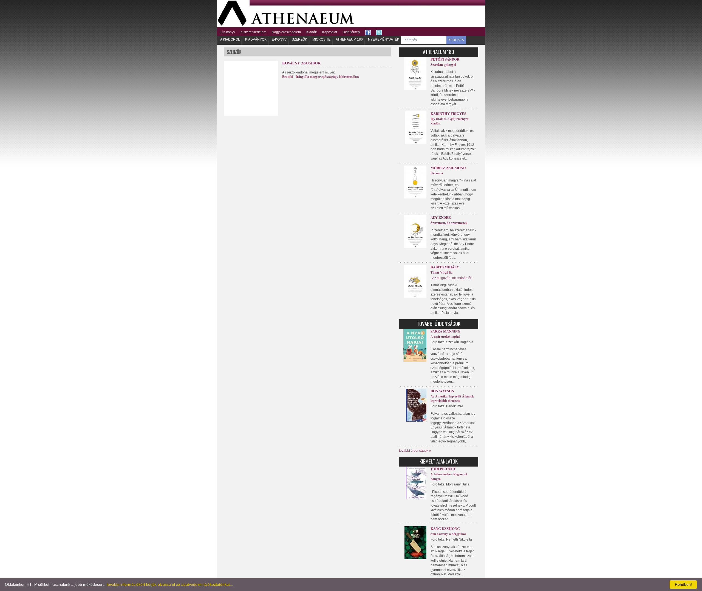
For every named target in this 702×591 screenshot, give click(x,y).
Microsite (321, 39)
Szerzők (299, 39)
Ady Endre (441, 217)
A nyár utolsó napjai (445, 336)
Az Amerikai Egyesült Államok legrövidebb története (452, 398)
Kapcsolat (329, 32)
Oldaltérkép (351, 32)
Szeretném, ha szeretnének (449, 222)
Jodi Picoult (443, 468)
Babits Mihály (445, 266)
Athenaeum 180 (349, 39)
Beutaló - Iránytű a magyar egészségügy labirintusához (320, 76)
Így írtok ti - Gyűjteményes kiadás (449, 121)
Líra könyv (227, 32)
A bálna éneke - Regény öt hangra (449, 476)
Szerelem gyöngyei (443, 64)
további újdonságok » (415, 451)
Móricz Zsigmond (448, 167)
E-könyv (279, 39)
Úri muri (437, 173)
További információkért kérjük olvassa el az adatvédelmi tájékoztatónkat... (169, 584)
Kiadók (311, 32)
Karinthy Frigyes (448, 113)
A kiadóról (230, 39)
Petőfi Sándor (445, 59)
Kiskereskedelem (253, 32)
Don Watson (442, 390)
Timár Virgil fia (441, 272)
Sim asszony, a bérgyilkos (448, 534)
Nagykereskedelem (286, 32)
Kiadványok (256, 39)
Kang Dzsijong (445, 528)
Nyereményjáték (383, 39)
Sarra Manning (445, 331)
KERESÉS (456, 40)
